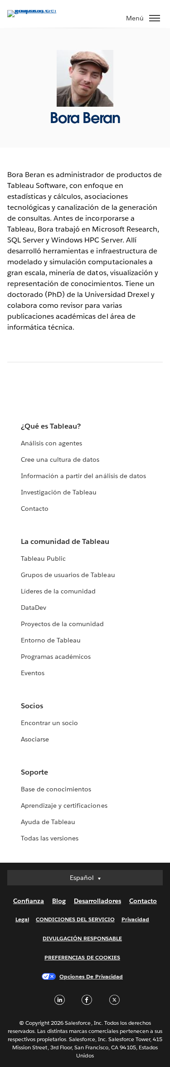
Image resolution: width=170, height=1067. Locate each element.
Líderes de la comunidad (58, 591)
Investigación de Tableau (59, 492)
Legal (22, 919)
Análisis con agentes (51, 443)
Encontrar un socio (49, 723)
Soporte (34, 772)
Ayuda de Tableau (48, 822)
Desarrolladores (97, 901)
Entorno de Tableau (51, 640)
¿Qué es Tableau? (51, 426)
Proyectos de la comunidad (62, 624)
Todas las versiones (49, 838)
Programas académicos (56, 656)
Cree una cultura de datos (60, 459)
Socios (32, 706)
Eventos (32, 673)
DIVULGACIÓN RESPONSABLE (82, 938)
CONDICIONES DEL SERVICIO (75, 919)
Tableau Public (43, 558)
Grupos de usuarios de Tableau (68, 575)
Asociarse (35, 739)
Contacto (35, 508)
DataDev (33, 607)
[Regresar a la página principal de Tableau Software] (39, 10)
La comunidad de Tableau (65, 541)
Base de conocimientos (56, 789)
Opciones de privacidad (91, 976)
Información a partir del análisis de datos (83, 476)
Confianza (28, 901)
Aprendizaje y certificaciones (64, 805)
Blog (59, 901)
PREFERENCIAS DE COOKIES (82, 957)
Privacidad (135, 919)
